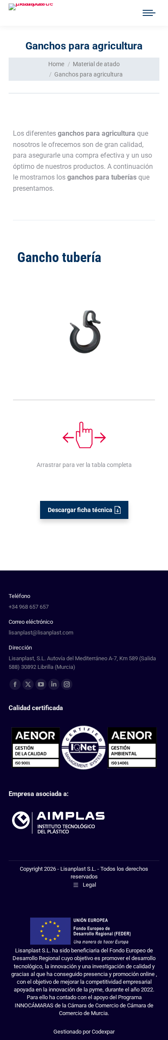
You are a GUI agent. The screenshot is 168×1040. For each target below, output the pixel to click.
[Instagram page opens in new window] (66, 684)
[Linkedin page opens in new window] (53, 684)
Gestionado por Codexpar (84, 1031)
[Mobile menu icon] (149, 13)
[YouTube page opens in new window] (41, 684)
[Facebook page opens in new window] (15, 684)
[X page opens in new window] (28, 684)
